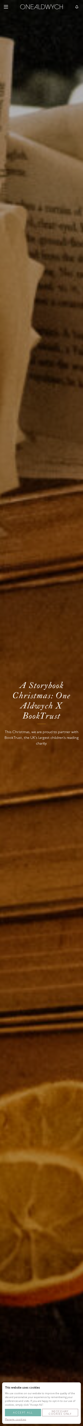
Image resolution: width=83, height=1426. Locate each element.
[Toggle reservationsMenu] (76, 7)
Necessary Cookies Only (60, 1412)
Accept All (23, 1412)
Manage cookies (15, 1419)
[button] (6, 7)
